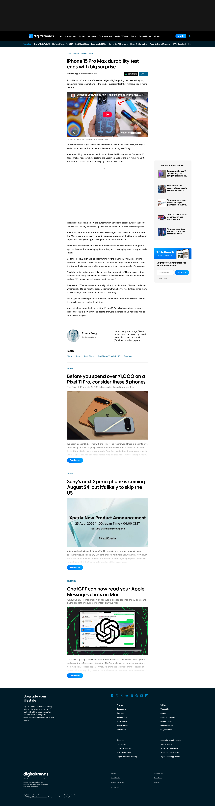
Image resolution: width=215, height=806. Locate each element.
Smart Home (122, 721)
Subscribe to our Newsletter (171, 740)
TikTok (132, 695)
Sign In (181, 36)
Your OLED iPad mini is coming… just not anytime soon (177, 217)
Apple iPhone (89, 356)
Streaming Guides (168, 717)
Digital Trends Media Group (37, 797)
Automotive (121, 729)
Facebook (112, 695)
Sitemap (157, 782)
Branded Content (167, 744)
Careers (113, 773)
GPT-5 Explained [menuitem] (179, 44)
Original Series (166, 729)
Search (190, 36)
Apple (78, 356)
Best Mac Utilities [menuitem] (82, 44)
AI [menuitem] (61, 36)
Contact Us (121, 744)
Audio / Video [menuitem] (121, 36)
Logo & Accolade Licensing (127, 756)
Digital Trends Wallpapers (170, 748)
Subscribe (182, 272)
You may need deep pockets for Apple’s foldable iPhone (176, 231)
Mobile (69, 356)
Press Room (158, 778)
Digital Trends (37, 39)
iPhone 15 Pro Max (125, 144)
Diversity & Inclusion (117, 782)
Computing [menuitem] (70, 36)
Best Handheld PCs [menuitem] (98, 44)
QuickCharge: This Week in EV (109, 356)
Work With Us (115, 778)
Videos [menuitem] (157, 36)
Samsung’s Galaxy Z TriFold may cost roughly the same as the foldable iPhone (176, 175)
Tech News (128, 356)
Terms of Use (115, 787)
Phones (120, 705)
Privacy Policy (162, 278)
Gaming (120, 713)
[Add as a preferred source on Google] (131, 74)
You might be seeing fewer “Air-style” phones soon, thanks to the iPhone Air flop (176, 204)
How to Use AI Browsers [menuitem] (118, 44)
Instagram (117, 695)
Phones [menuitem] (82, 36)
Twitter (122, 695)
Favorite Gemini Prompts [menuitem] (160, 44)
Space (163, 713)
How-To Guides (167, 725)
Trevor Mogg (73, 74)
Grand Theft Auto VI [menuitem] (42, 44)
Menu (25, 36)
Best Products (166, 721)
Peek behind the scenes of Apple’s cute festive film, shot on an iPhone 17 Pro (177, 189)
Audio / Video (122, 717)
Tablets (163, 705)
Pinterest (136, 695)
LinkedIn (141, 695)
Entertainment (123, 725)
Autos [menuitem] (133, 36)
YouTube (127, 695)
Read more (75, 460)
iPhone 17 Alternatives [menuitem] (138, 44)
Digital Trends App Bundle (170, 756)
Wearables (165, 709)
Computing (121, 709)
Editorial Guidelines (124, 752)
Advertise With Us (124, 748)
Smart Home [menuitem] (145, 36)
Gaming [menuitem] (92, 36)
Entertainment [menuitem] (105, 36)
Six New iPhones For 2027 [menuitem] (62, 44)
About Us (120, 740)
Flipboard (146, 695)
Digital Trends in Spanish (170, 752)
